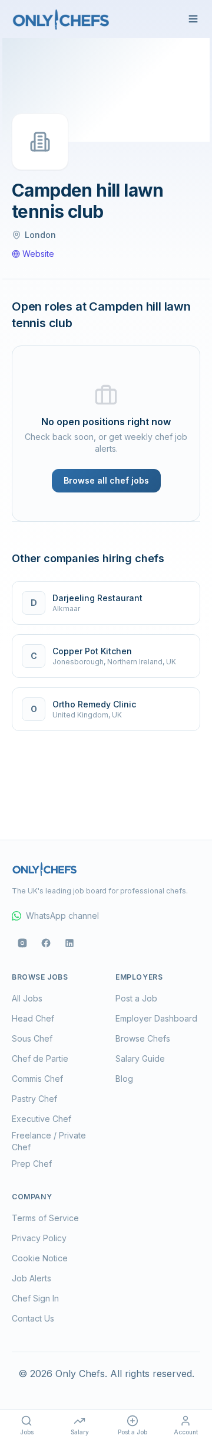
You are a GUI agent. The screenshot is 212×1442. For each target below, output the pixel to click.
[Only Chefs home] (61, 19)
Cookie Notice (40, 1258)
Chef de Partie (40, 1058)
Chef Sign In (35, 1298)
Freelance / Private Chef (49, 1141)
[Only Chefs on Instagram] (22, 943)
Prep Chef (32, 1164)
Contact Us (33, 1318)
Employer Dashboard (156, 1018)
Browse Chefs (142, 1038)
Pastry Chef (34, 1099)
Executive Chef (41, 1119)
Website (38, 254)
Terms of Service (45, 1218)
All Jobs (27, 998)
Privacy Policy (39, 1238)
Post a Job (136, 998)
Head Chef (33, 1018)
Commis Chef (37, 1079)
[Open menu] (193, 19)
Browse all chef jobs (106, 480)
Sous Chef (32, 1038)
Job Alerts (31, 1278)
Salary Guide (140, 1058)
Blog (124, 1079)
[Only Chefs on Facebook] (46, 943)
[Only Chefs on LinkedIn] (69, 943)
